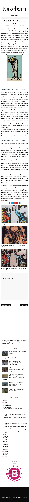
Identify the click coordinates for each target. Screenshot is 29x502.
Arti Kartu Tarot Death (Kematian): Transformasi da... (15, 421)
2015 (4, 451)
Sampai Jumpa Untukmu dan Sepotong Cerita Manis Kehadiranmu (16, 384)
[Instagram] (14, 1)
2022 (4, 439)
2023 (4, 437)
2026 (4, 400)
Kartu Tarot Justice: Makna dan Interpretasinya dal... (15, 426)
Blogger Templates (6, 497)
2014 (4, 453)
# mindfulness (7, 200)
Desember (7, 405)
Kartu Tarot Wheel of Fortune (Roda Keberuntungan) (15, 428)
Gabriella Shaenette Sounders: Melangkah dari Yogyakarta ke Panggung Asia (16, 362)
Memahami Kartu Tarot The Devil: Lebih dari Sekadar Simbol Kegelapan (13, 246)
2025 (4, 402)
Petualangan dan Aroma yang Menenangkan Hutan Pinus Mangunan (16, 369)
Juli (5, 432)
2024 (4, 404)
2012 (4, 456)
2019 (4, 444)
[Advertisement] (14, 323)
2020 (4, 443)
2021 (4, 441)
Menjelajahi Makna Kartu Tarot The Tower (11, 224)
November (7, 407)
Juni (6, 434)
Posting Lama (24, 305)
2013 (4, 454)
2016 (4, 449)
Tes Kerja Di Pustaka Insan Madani (10, 357)
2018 (4, 446)
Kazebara (14, 8)
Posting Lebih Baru (6, 305)
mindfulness (22, 25)
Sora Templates (19, 497)
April (6, 436)
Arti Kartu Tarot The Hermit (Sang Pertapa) (13, 431)
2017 (4, 448)
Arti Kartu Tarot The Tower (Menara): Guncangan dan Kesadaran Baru (13, 269)
